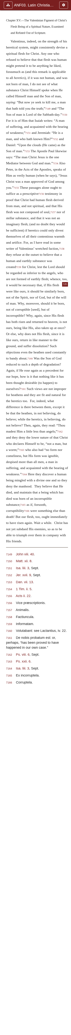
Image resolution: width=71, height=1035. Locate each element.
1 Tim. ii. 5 (23, 589)
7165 (23, 505)
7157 (53, 212)
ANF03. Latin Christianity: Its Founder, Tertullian (34, 5)
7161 (23, 389)
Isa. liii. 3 (22, 568)
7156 (41, 194)
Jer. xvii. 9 (23, 575)
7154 (55, 163)
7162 (60, 431)
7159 (18, 267)
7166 (26, 511)
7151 (28, 133)
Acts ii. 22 (23, 596)
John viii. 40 (25, 554)
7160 (30, 358)
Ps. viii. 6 (23, 654)
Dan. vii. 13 (24, 582)
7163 (21, 450)
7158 (61, 249)
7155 (16, 188)
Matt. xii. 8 (23, 561)
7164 (24, 474)
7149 (48, 109)
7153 (27, 151)
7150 (9, 561)
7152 (55, 139)
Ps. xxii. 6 (23, 661)
